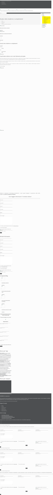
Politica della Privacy (4, 410)
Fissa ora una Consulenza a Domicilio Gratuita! (6, 393)
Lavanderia (3, 388)
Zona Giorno (3, 392)
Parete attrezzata (8, 370)
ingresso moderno (3, 368)
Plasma (4, 371)
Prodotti (3, 406)
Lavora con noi (3, 408)
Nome (0, 327)
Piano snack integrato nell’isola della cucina (7, 416)
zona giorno (2, 376)
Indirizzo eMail (2, 323)
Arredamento (4, 355)
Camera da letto (4, 51)
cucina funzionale (4, 363)
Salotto (1, 372)
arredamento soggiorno (5, 357)
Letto (2, 52)
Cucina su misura (7, 364)
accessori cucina (7, 353)
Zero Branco (9, 375)
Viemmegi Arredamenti (3, 374)
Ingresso (7, 367)
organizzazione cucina (3, 370)
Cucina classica (2, 362)
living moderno (6, 369)
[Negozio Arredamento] (16, 11)
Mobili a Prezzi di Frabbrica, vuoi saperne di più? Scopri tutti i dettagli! (8, 401)
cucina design (6, 362)
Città (0, 340)
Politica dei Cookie (4, 409)
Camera (3, 48)
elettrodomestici (4, 367)
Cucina (2, 361)
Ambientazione (2, 354)
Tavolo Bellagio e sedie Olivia (5, 415)
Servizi (2, 405)
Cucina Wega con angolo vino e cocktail (6, 418)
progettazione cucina (7, 371)
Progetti (3, 389)
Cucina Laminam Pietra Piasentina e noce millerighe (8, 417)
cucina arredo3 (7, 361)
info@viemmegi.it (4, 4)
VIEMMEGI (9, 372)
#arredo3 (2, 353)
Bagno (2, 380)
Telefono (1, 336)
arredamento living (5, 356)
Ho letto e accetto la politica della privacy (6, 344)
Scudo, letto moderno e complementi (6, 24)
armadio (5, 354)
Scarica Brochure (4, 407)
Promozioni (3, 390)
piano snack (1, 371)
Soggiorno (4, 372)
